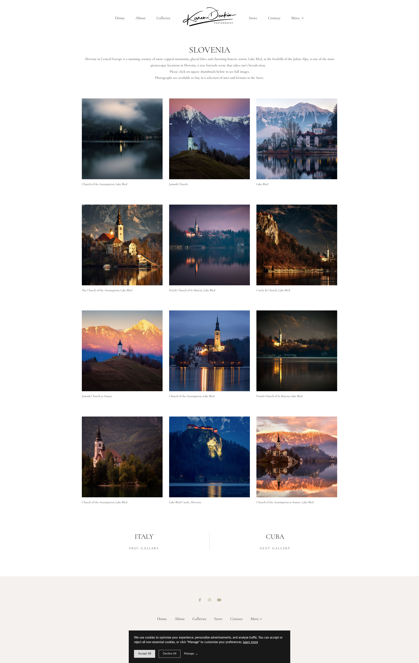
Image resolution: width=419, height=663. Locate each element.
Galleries (163, 18)
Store (253, 18)
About (141, 18)
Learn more (250, 642)
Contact (274, 18)
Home (120, 18)
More (296, 18)
